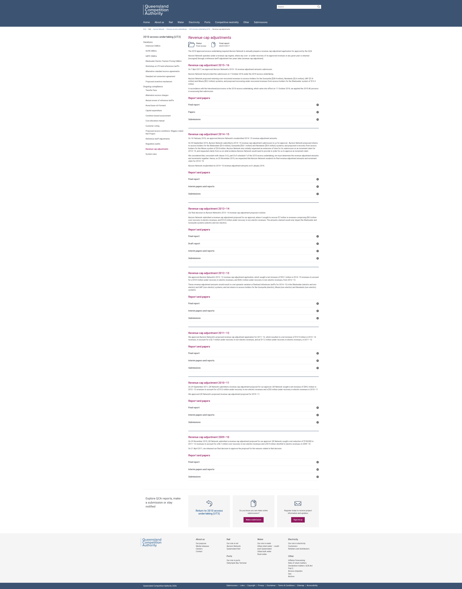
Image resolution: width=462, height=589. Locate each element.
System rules (151, 154)
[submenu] (159, 22)
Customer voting (152, 126)
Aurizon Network (159, 29)
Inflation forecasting (296, 560)
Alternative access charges (157, 95)
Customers (292, 546)
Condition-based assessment (158, 116)
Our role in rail (232, 543)
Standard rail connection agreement (160, 76)
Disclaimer (271, 585)
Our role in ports (233, 560)
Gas (289, 574)
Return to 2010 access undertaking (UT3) (209, 512)
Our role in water (264, 543)
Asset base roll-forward (156, 105)
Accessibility (312, 585)
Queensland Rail (233, 549)
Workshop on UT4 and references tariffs (162, 66)
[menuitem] (146, 23)
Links (242, 585)
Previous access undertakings (177, 29)
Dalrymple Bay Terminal (236, 563)
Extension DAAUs (153, 46)
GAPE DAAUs (151, 56)
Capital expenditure (154, 110)
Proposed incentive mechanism (159, 81)
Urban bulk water (264, 551)
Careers (199, 549)
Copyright (251, 585)
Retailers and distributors (298, 549)
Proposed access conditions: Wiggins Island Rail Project (164, 132)
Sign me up (298, 520)
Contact (199, 551)
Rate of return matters (297, 563)
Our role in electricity (296, 543)
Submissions (232, 585)
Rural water (262, 554)
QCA (144, 29)
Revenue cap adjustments (157, 149)
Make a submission (253, 520)
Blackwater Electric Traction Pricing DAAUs (164, 61)
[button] (253, 104)
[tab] (253, 104)
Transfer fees (151, 90)
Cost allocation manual (155, 121)
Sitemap (300, 585)
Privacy (261, 585)
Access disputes (295, 571)
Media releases (202, 546)
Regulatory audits (153, 144)
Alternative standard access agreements (163, 71)
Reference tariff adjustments (158, 139)
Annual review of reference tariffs (160, 100)
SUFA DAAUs (151, 51)
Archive (291, 576)
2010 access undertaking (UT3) (200, 29)
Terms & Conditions (286, 585)
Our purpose (201, 543)
